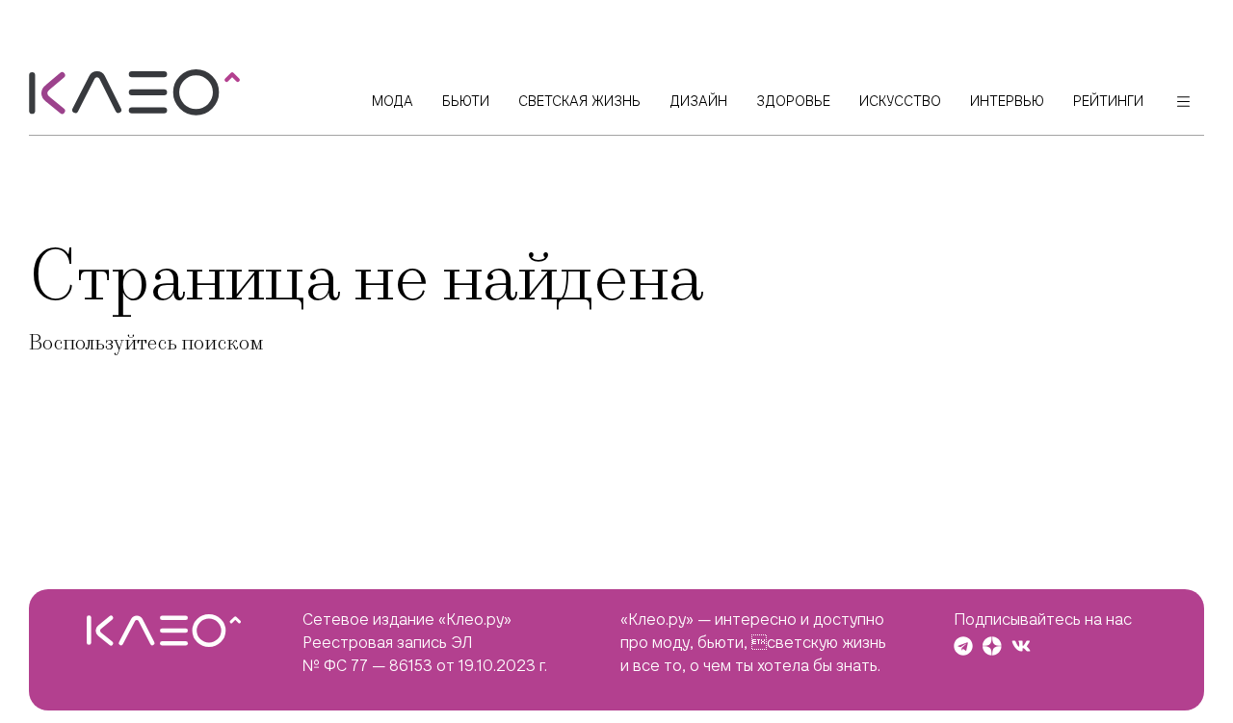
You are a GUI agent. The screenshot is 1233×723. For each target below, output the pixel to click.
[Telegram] (963, 646)
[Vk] (1021, 646)
